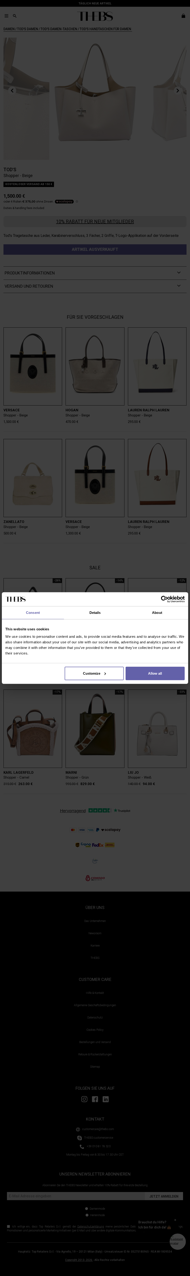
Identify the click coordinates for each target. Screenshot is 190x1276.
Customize (91, 673)
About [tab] (157, 613)
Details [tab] (95, 613)
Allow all (155, 673)
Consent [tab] (33, 613)
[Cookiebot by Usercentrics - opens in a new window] (164, 599)
